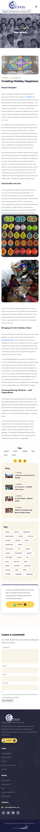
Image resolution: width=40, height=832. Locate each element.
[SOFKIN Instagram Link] (18, 813)
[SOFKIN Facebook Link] (8, 813)
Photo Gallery (5, 780)
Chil (19, 549)
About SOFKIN (6, 753)
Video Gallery (5, 784)
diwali (33, 451)
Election (7, 570)
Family (25, 570)
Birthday (8, 540)
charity (15, 451)
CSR (27, 557)
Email (4, 674)
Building (17, 540)
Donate (7, 565)
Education (27, 565)
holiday (14, 455)
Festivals (8, 574)
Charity (20, 544)
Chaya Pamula (9, 549)
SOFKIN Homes (6, 757)
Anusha (21, 536)
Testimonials (5, 796)
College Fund (18, 553)
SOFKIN (29, 97)
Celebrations (9, 544)
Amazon (16, 532)
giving (5, 455)
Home (16, 28)
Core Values (8, 557)
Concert (29, 553)
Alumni (7, 532)
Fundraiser (18, 574)
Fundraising (29, 574)
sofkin (5, 78)
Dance (7, 561)
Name (4, 666)
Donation (17, 565)
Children (27, 549)
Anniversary (26, 532)
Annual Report (9, 536)
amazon (6, 451)
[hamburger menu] (36, 7)
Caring (26, 540)
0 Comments (16, 78)
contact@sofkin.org (11, 807)
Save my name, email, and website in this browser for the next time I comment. (20, 695)
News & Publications (8, 792)
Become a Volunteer (8, 765)
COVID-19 (19, 557)
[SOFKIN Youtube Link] (13, 813)
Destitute (16, 561)
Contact (4, 769)
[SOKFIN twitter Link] (3, 813)
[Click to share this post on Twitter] (15, 461)
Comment (6, 647)
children (24, 451)
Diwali (25, 561)
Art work (30, 536)
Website (5, 683)
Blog (2, 788)
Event (16, 570)
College (7, 553)
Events (3, 761)
